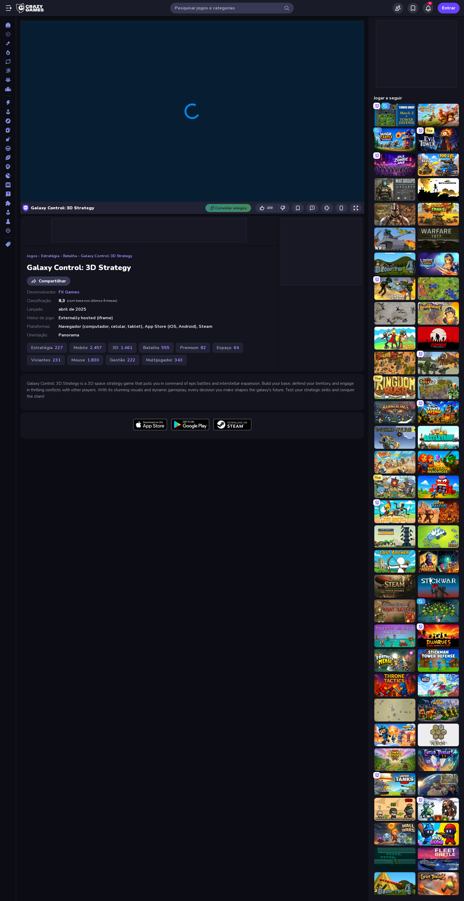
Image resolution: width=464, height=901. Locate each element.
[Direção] (8, 148)
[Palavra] (8, 184)
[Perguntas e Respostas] (8, 194)
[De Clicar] (8, 139)
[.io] (8, 175)
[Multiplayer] (8, 79)
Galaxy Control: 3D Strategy (106, 256)
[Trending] (8, 52)
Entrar (448, 8)
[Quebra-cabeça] (8, 203)
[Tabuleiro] (8, 221)
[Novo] (8, 43)
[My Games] (413, 8)
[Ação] (8, 102)
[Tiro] (8, 230)
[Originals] (8, 70)
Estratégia (50, 256)
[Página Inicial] (8, 25)
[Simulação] (8, 212)
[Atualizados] (8, 61)
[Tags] (8, 244)
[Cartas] (8, 130)
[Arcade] (8, 111)
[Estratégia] (8, 166)
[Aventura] (8, 120)
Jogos (32, 256)
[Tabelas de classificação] (8, 89)
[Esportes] (8, 157)
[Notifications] (428, 8)
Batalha (70, 256)
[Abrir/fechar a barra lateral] (8, 8)
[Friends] (398, 8)
